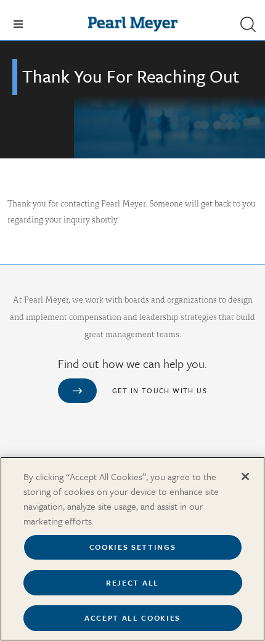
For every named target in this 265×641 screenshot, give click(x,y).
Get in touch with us (159, 390)
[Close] (245, 476)
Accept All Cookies (132, 617)
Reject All (132, 582)
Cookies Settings (132, 546)
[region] (132, 549)
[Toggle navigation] (18, 24)
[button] (248, 24)
